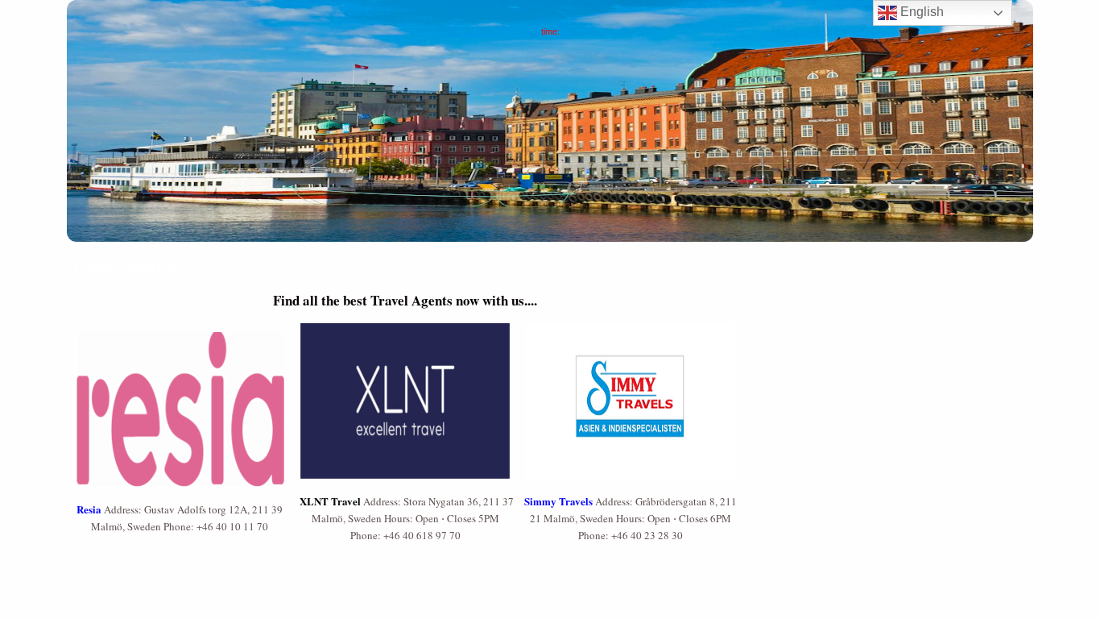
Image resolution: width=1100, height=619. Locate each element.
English (920, 12)
